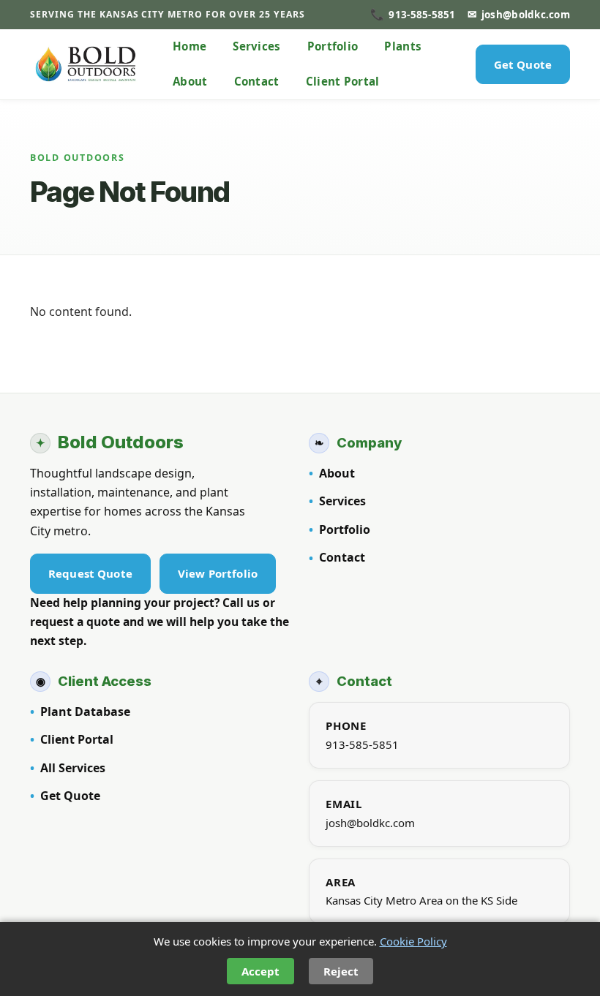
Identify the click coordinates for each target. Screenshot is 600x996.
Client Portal (343, 81)
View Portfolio (218, 573)
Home (189, 46)
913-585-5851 (362, 744)
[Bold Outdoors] (86, 64)
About (190, 81)
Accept (260, 971)
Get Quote (523, 64)
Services (256, 46)
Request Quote (90, 573)
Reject (341, 971)
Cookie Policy (413, 941)
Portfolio (333, 46)
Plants (402, 46)
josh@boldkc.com (370, 822)
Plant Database (85, 711)
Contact (257, 81)
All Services (72, 768)
